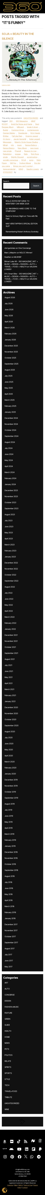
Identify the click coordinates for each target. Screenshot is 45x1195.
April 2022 (9, 611)
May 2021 (8, 677)
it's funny (6, 139)
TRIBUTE (8, 1097)
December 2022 (11, 563)
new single (7, 151)
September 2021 (11, 653)
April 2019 (9, 828)
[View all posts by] (17, 172)
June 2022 (9, 599)
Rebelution (7, 154)
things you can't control (23, 166)
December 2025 (11, 346)
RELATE (8, 1061)
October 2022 (10, 575)
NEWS (7, 1043)
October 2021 (10, 647)
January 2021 (10, 701)
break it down (32, 127)
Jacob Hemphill (20, 139)
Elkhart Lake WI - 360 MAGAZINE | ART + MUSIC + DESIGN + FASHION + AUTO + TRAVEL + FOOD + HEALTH (21, 264)
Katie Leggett (34, 139)
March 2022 (10, 617)
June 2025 (9, 382)
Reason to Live (30, 151)
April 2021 (8, 683)
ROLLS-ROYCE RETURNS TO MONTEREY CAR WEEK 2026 (17, 202)
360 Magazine (22, 121)
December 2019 (11, 780)
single (5, 157)
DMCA (20, 1185)
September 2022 (11, 581)
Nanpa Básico (9, 148)
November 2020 (11, 713)
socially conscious (10, 160)
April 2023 (9, 538)
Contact (25, 1187)
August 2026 (10, 297)
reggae (18, 154)
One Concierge (24, 248)
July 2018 (8, 882)
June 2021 (9, 671)
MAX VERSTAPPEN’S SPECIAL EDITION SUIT (22, 224)
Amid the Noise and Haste (21, 124)
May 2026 (9, 315)
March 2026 (10, 327)
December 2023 (11, 490)
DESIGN (8, 1001)
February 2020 (10, 768)
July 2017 (8, 954)
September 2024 (11, 436)
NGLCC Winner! (26, 252)
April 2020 (9, 755)
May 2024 (9, 460)
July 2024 (8, 448)
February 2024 (10, 478)
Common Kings (17, 130)
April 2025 (9, 394)
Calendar (10, 1185)
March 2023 (10, 544)
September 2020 (11, 725)
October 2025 (10, 358)
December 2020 (11, 707)
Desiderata (22, 133)
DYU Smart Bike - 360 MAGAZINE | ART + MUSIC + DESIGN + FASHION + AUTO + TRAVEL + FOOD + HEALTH (21, 276)
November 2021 (11, 641)
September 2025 (11, 364)
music (19, 145)
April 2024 (9, 466)
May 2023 (9, 532)
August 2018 (10, 876)
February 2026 (10, 333)
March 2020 (10, 761)
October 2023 (10, 502)
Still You (13, 163)
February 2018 (10, 912)
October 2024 (10, 430)
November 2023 (11, 496)
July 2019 (8, 810)
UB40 (21, 169)
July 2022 (8, 593)
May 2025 (9, 388)
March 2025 (10, 400)
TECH (7, 1085)
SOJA (23, 160)
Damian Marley (9, 133)
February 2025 (10, 406)
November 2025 (11, 352)
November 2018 (11, 858)
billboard (20, 127)
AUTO (7, 989)
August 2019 (10, 804)
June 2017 (9, 960)
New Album (22, 148)
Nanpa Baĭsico (31, 145)
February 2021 (10, 695)
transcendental (9, 169)
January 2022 (10, 629)
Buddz (5, 130)
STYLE (7, 1079)
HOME (7, 1037)
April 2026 (9, 321)
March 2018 (9, 906)
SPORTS (8, 1073)
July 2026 (9, 303)
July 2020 (9, 737)
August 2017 (10, 948)
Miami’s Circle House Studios (26, 142)
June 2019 (9, 816)
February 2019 (10, 840)
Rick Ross (35, 154)
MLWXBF (17, 257)
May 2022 (9, 605)
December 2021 (11, 635)
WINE (7, 1109)
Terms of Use (28, 1185)
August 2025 (10, 370)
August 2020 (10, 731)
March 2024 (10, 472)
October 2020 (10, 719)
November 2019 (11, 786)
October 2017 (10, 936)
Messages (7, 142)
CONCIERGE (10, 995)
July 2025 (8, 376)
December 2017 (11, 924)
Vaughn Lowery (32, 169)
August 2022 (10, 587)
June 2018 (9, 888)
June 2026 (9, 309)
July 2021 (8, 665)
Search (6, 181)
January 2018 (10, 918)
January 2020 (10, 774)
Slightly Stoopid (17, 157)
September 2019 (11, 798)
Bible (15, 1185)
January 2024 (10, 484)
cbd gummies (9, 248)
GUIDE (7, 1025)
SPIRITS (8, 1067)
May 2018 (9, 894)
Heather (7, 257)
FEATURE (8, 1013)
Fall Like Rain (17, 136)
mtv (12, 145)
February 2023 (10, 551)
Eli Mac (6, 136)
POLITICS (8, 1055)
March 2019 (9, 834)
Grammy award (32, 136)
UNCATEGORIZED (31, 118)
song (31, 160)
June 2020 (9, 743)
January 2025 (10, 412)
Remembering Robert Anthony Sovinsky (22, 231)
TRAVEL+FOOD (11, 1091)
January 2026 (10, 340)
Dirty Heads (35, 133)
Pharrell (18, 151)
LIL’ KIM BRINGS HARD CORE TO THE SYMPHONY (21, 209)
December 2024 (11, 418)
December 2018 (11, 852)
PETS (7, 1049)
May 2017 (8, 966)
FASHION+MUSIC (12, 1007)
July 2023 (8, 520)
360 (11, 121)
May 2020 (9, 749)
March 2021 (9, 689)
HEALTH (8, 1031)
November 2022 (11, 569)
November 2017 (11, 930)
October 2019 (10, 792)
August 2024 (10, 442)
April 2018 (9, 900)
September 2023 (11, 508)
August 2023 (10, 514)
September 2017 (11, 942)
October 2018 (10, 864)
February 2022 (10, 623)
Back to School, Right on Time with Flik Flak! (22, 217)
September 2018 (11, 870)
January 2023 (10, 557)
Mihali (5, 145)
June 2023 (9, 526)
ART (6, 983)
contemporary (33, 130)
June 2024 (9, 454)
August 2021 (10, 659)
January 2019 (10, 846)
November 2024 (11, 424)
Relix (26, 154)
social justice (32, 157)
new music (34, 148)
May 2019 (9, 822)
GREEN (7, 1019)
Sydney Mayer (25, 163)
